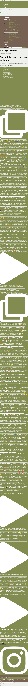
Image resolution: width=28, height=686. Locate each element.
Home (4, 67)
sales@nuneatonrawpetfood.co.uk (7, 1)
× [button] (0, 685)
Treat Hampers (7, 73)
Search (24, 47)
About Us (5, 69)
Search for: (5, 47)
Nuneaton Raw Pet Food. (13, 679)
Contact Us (6, 76)
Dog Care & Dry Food (8, 74)
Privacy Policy (12, 681)
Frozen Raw (6, 70)
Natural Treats (6, 72)
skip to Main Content (5, 0)
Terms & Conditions (8, 77)
